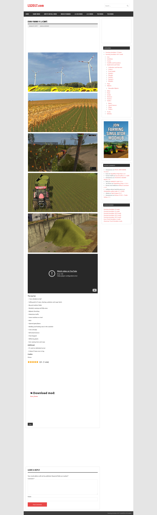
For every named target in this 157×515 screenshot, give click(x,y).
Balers (110, 103)
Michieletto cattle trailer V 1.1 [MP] (114, 191)
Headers (110, 73)
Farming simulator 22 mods (112, 211)
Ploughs (110, 75)
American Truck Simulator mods (113, 221)
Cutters (110, 69)
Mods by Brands (66, 14)
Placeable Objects (113, 88)
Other (108, 91)
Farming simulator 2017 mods (114, 54)
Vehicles (109, 113)
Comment (31, 478)
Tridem (110, 109)
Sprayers (110, 79)
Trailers (109, 100)
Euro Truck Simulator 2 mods (112, 219)
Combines (110, 59)
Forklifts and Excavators (114, 63)
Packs (108, 93)
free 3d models (127, 513)
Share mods (36, 14)
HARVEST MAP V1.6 (116, 181)
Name (29, 496)
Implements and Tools (113, 64)
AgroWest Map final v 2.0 (118, 173)
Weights (110, 81)
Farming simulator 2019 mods (112, 213)
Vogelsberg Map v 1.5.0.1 (121, 183)
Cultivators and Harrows (115, 67)
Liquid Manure (112, 105)
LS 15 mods (90, 14)
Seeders (110, 77)
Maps (30, 424)
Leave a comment (44, 26)
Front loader (111, 71)
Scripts (109, 95)
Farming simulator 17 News (114, 52)
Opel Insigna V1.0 (116, 193)
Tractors (109, 98)
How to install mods (50, 14)
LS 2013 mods (79, 14)
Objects (109, 85)
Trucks (109, 111)
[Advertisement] (63, 39)
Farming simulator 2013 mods (112, 217)
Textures (109, 96)
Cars (108, 57)
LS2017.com (36, 5)
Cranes (109, 61)
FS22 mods (110, 14)
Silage (110, 107)
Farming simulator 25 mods (112, 209)
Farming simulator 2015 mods (112, 215)
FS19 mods (100, 14)
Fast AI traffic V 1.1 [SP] (122, 175)
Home (27, 14)
